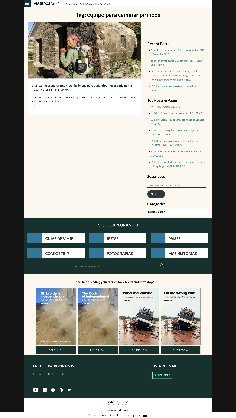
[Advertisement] (177, 30)
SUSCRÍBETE (162, 375)
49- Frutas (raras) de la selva (165, 106)
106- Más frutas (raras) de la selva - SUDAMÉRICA (176, 113)
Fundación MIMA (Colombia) (49, 374)
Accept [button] (145, 415)
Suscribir (156, 194)
